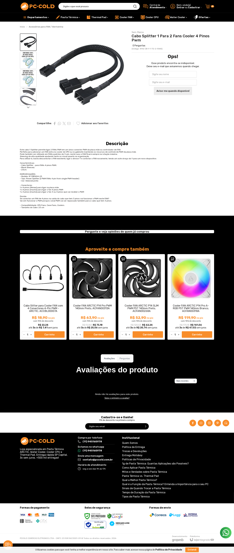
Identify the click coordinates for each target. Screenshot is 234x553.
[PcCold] (37, 6)
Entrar (180, 7)
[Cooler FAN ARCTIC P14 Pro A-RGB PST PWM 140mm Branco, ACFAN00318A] (191, 297)
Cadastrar (194, 7)
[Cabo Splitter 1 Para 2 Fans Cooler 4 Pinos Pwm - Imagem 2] (28, 60)
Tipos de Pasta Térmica (136, 496)
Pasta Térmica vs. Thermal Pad (140, 476)
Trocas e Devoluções (134, 451)
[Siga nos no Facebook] (192, 423)
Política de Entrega (133, 447)
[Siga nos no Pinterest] (217, 423)
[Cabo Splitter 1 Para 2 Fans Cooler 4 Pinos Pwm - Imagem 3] (28, 78)
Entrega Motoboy (132, 455)
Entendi (192, 549)
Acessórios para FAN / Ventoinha (46, 27)
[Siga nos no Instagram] (209, 423)
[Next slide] (28, 107)
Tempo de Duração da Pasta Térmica (143, 492)
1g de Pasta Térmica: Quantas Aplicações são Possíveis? (155, 463)
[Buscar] (135, 6)
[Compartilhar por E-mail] (69, 123)
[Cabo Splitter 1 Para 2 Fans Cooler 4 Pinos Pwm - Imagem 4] (28, 96)
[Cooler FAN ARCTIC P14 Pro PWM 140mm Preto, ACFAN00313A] (92, 297)
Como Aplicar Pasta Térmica (138, 467)
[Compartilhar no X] (64, 123)
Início (22, 27)
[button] (28, 42)
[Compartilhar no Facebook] (54, 123)
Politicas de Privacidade (136, 459)
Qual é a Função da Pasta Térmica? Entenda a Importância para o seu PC (165, 484)
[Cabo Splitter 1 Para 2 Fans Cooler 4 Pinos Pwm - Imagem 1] (28, 42)
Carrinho (49, 334)
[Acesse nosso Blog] (226, 423)
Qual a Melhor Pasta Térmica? (139, 480)
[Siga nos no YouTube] (201, 423)
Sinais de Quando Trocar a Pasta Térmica (146, 488)
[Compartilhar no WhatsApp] (59, 123)
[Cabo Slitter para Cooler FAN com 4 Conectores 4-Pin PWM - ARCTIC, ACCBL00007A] (43, 297)
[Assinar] (145, 426)
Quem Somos (130, 443)
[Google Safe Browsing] (115, 516)
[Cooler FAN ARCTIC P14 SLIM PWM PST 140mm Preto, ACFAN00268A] (141, 297)
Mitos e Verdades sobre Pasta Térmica (144, 471)
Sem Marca (138, 32)
